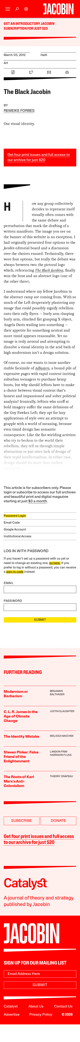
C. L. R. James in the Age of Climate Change (21, 716)
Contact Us (63, 1006)
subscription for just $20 (26, 29)
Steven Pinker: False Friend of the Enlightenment (21, 757)
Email (8, 583)
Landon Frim (58, 751)
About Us (36, 1006)
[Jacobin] (58, 9)
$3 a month (37, 501)
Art (6, 63)
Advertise (12, 1015)
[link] (26, 9)
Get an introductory (22, 24)
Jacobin (47, 24)
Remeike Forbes (19, 111)
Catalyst (11, 1006)
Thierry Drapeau (61, 776)
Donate (58, 821)
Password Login (15, 515)
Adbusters (42, 368)
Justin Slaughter (62, 711)
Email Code (12, 522)
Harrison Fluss (61, 755)
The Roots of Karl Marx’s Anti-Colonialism (19, 781)
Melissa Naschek (62, 736)
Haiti (44, 55)
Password (13, 601)
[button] (7, 9)
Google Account (15, 529)
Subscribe (21, 821)
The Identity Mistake (21, 737)
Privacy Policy (40, 1015)
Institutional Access (17, 536)
